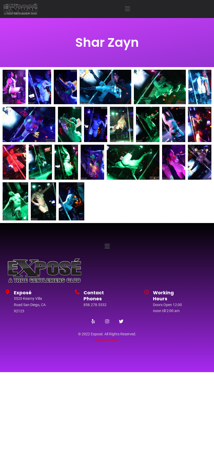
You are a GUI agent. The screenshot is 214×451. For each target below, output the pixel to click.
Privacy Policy (107, 340)
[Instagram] (107, 321)
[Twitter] (121, 321)
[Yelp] (92, 321)
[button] (127, 9)
